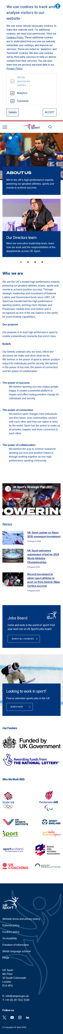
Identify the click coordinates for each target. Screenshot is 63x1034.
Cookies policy (10, 932)
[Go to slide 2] (28, 262)
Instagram (20, 1017)
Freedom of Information (15, 944)
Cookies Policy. (15, 37)
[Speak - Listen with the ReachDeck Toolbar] (58, 6)
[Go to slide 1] (21, 262)
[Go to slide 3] (35, 262)
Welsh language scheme (16, 951)
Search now (16, 707)
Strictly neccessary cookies (22, 81)
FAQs (5, 957)
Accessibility (9, 938)
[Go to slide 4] (42, 262)
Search (50, 127)
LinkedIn (28, 1017)
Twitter (4, 1017)
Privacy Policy (14, 68)
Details (13, 112)
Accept (49, 112)
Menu (4, 127)
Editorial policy (10, 925)
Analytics (22, 93)
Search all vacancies (23, 639)
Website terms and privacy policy (21, 919)
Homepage (31, 126)
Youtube (12, 1017)
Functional (22, 101)
